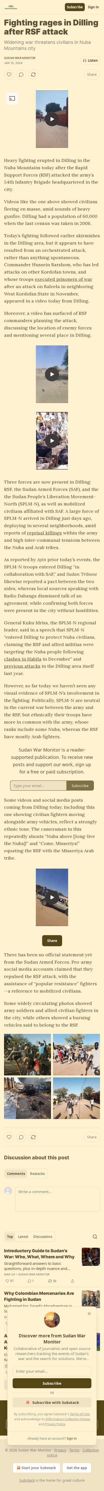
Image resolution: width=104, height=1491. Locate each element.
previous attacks (22, 666)
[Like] (9, 75)
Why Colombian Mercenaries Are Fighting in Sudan (39, 1296)
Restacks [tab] (37, 1173)
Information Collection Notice (68, 1419)
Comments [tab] (16, 1173)
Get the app (77, 1467)
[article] (52, 1266)
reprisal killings (44, 533)
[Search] (95, 1237)
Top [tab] (10, 1236)
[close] (89, 1314)
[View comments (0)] (21, 75)
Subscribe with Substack (55, 1402)
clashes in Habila (22, 659)
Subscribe (75, 7)
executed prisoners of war (63, 279)
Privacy (60, 1450)
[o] (52, 119)
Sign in (93, 7)
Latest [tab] (23, 1236)
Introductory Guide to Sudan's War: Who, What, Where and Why (39, 1253)
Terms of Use (79, 1414)
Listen (93, 60)
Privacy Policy (55, 1424)
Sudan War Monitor (19, 58)
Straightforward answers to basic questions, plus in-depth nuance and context (35, 1266)
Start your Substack (38, 1467)
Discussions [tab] (42, 1236)
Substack (27, 1480)
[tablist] (26, 1174)
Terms (74, 1450)
